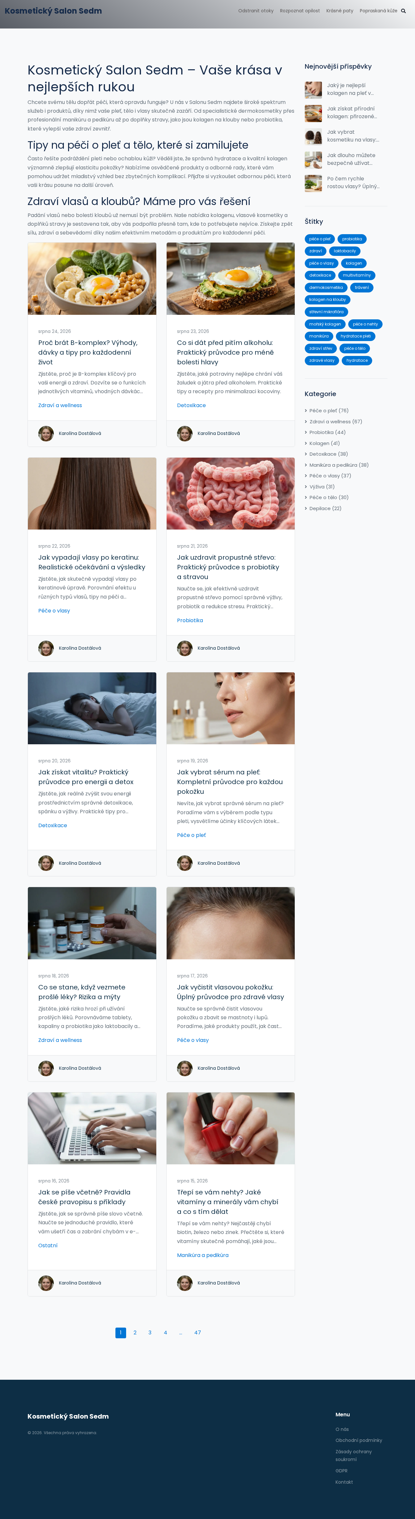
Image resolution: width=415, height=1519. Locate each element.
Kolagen (325, 443)
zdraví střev (320, 348)
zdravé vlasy (322, 360)
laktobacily (345, 251)
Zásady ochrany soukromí (354, 1455)
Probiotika (190, 620)
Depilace (326, 508)
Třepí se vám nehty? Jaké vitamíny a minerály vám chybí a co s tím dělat (228, 1202)
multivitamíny (357, 275)
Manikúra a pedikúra (203, 1255)
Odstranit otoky (256, 10)
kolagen (354, 263)
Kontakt (344, 1482)
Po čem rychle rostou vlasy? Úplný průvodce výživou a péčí (352, 182)
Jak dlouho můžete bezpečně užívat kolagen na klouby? (351, 159)
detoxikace (320, 275)
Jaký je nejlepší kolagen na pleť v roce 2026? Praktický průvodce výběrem (352, 89)
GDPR (342, 1471)
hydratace (357, 360)
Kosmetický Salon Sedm (53, 11)
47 (197, 1332)
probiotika (352, 239)
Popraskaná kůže (378, 10)
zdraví (315, 251)
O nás (342, 1429)
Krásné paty (339, 10)
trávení (362, 287)
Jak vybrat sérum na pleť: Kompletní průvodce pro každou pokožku (230, 782)
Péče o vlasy (54, 610)
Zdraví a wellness (60, 405)
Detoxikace (191, 405)
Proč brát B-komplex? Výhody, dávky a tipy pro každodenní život (87, 352)
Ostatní (48, 1245)
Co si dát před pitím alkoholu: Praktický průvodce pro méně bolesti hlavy (225, 352)
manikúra (319, 336)
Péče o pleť (191, 835)
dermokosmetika (326, 287)
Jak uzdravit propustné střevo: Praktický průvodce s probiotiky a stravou (228, 567)
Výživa (322, 486)
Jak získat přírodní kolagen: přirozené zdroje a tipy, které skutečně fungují (351, 112)
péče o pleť (319, 239)
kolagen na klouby (327, 299)
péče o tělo (354, 348)
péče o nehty (365, 324)
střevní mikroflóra (326, 311)
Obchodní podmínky (359, 1440)
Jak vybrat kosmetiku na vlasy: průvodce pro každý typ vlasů (352, 136)
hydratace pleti (356, 336)
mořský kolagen (325, 324)
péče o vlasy (321, 263)
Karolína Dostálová (80, 433)
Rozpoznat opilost (300, 10)
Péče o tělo (329, 497)
